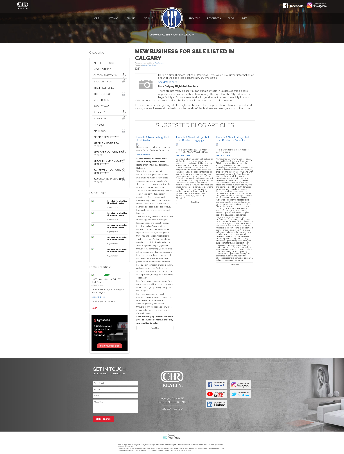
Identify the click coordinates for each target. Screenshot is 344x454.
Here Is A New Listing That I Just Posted (117, 202)
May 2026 (99, 124)
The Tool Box (102, 94)
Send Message (103, 419)
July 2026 (99, 112)
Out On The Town (105, 75)
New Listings (102, 69)
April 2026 (100, 131)
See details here (98, 297)
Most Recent (102, 100)
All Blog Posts (104, 63)
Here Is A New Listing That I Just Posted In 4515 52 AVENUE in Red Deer (193, 140)
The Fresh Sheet (105, 87)
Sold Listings (103, 81)
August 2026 (102, 106)
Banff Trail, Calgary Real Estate (107, 172)
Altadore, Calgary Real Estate (109, 154)
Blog (230, 18)
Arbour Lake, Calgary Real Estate (108, 163)
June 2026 (100, 118)
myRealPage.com (172, 438)
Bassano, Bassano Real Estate (109, 181)
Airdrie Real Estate (106, 137)
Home (96, 18)
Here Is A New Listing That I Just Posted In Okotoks (233, 139)
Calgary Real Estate (149, 65)
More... (95, 308)
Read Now (155, 328)
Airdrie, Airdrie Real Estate (107, 145)
